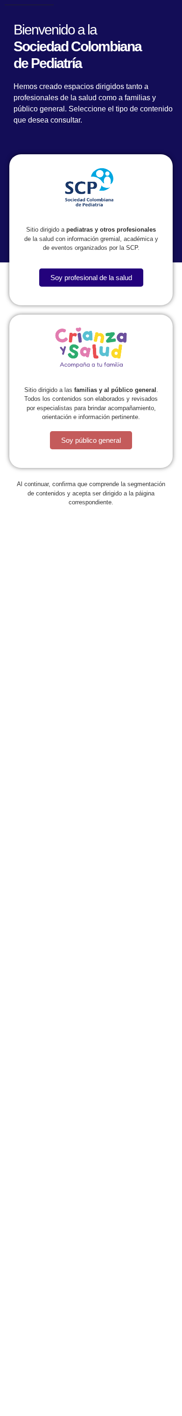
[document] (91, 708)
